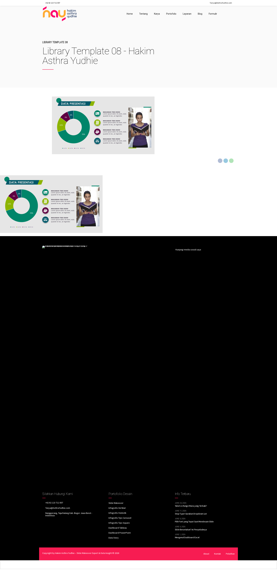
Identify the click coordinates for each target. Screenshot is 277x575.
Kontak (217, 553)
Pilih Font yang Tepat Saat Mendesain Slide (194, 521)
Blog (200, 13)
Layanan (187, 13)
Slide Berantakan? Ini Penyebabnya (191, 529)
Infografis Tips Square (119, 522)
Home (130, 13)
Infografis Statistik (117, 512)
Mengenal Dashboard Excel (187, 537)
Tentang (143, 13)
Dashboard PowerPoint (120, 532)
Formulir (213, 13)
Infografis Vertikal (117, 507)
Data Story (114, 537)
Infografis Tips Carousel (120, 517)
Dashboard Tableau (118, 527)
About (206, 553)
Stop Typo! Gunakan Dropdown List (191, 513)
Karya (157, 13)
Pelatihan (230, 553)
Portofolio (171, 13)
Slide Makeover (116, 503)
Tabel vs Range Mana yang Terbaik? (191, 505)
